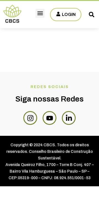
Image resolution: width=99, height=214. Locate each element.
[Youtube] (49, 118)
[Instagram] (30, 118)
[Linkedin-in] (69, 118)
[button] (40, 13)
